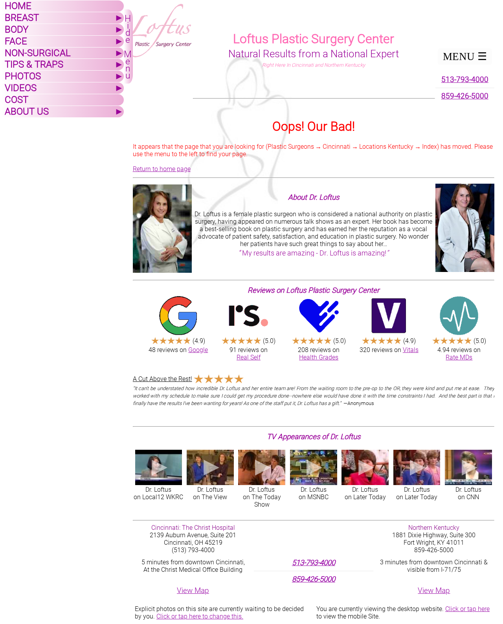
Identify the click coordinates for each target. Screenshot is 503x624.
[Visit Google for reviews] (178, 315)
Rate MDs (459, 357)
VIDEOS (21, 87)
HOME (18, 5)
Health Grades (318, 357)
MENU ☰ (465, 56)
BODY (16, 29)
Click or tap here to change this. (199, 616)
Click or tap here (467, 609)
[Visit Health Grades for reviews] (319, 315)
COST (16, 99)
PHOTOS (23, 76)
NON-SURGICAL (38, 52)
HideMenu (128, 47)
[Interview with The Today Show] (261, 467)
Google (198, 350)
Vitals (411, 350)
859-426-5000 (464, 96)
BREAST (22, 17)
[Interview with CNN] (468, 467)
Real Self (249, 357)
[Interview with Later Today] (365, 467)
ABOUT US (27, 111)
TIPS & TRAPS (34, 64)
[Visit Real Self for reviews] (248, 315)
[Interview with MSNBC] (313, 467)
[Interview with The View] (210, 467)
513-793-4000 (464, 79)
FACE (16, 41)
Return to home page (162, 169)
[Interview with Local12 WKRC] (158, 467)
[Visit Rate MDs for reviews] (459, 315)
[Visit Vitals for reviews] (389, 315)
